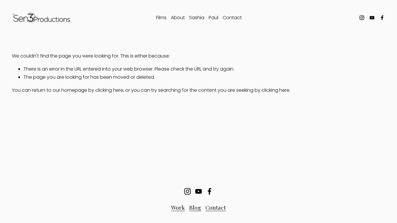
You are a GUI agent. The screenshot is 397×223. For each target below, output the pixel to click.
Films (161, 17)
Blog (195, 207)
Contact (232, 17)
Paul (213, 17)
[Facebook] (382, 18)
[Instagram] (362, 18)
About (178, 17)
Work (178, 207)
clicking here (109, 90)
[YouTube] (372, 18)
